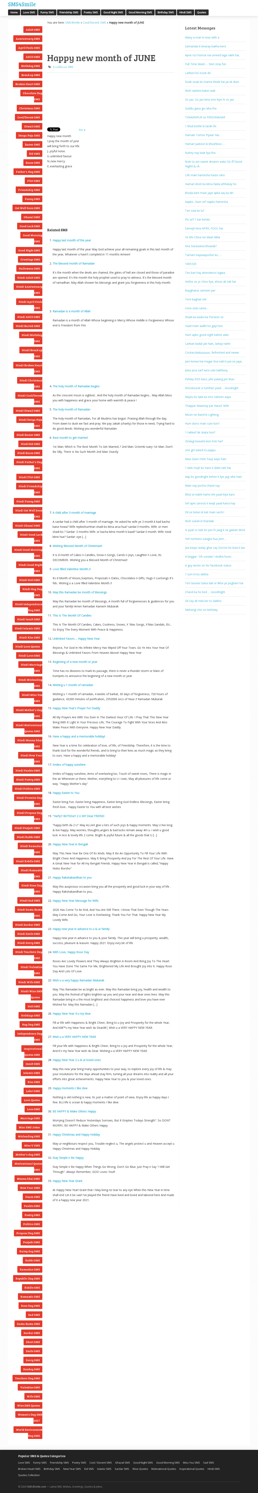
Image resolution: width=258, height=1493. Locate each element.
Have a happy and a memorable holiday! (79, 736)
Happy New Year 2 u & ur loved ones (77, 1060)
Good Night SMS (113, 12)
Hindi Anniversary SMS (29, 290)
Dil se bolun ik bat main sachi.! (204, 512)
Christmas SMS (29, 108)
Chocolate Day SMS (32, 96)
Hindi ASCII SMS (28, 317)
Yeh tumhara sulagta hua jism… (205, 539)
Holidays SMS (30, 1015)
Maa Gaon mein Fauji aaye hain (205, 459)
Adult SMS (33, 29)
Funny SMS (47, 12)
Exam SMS (33, 163)
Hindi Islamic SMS (27, 628)
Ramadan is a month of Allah (72, 311)
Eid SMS (34, 153)
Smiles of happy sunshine (69, 764)
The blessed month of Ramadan (74, 263)
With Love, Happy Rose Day (71, 952)
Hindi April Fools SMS (30, 305)
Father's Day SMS (28, 172)
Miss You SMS (191, 1462)
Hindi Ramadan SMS (31, 849)
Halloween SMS (29, 268)
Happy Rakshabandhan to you (72, 877)
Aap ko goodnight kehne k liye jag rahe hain (213, 477)
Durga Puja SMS (29, 135)
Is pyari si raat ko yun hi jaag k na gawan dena (215, 530)
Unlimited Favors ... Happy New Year (76, 638)
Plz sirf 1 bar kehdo (197, 219)
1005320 (190, 264)
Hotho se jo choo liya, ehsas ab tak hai (210, 281)
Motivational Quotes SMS (28, 1166)
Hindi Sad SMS (30, 900)
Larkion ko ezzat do (198, 73)
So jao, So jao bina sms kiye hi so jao (209, 99)
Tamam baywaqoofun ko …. (203, 255)
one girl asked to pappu (200, 450)
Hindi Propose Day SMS (29, 816)
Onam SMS (32, 1197)
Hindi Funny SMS (28, 501)
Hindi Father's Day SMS (29, 465)
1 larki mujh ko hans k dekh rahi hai (208, 468)
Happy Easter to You (66, 793)
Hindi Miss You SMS (32, 698)
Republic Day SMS (28, 1278)
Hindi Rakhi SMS (28, 837)
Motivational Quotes (163, 1469)
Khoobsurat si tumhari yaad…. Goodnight (211, 388)
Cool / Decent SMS (100, 1462)
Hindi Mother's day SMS (29, 713)
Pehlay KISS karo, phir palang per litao (209, 379)
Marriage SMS (30, 1118)
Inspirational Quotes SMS (33, 1052)
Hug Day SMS (31, 1024)
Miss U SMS (32, 1145)
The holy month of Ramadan (71, 409)
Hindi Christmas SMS (31, 383)
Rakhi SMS (32, 1260)
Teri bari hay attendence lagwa (205, 273)
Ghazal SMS (32, 217)
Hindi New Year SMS (31, 758)
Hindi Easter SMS (28, 435)
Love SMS (29, 12)
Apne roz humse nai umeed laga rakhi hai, (212, 55)
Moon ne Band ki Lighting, (202, 414)
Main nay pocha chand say (202, 485)
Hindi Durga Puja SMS (30, 423)
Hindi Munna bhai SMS (29, 743)
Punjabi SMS (31, 1242)
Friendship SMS (68, 12)
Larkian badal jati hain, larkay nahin (208, 344)
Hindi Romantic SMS (31, 873)
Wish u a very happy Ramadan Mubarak (78, 980)
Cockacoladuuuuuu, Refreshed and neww (212, 352)
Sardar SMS (32, 1333)
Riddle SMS (32, 1287)
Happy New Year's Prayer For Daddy (76, 708)
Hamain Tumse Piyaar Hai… (203, 135)
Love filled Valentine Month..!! (72, 569)
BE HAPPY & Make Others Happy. (75, 1111)
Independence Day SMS (29, 1036)
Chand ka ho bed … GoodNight (205, 592)
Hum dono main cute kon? (202, 423)
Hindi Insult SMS (28, 619)
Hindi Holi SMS (29, 580)
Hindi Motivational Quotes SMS (29, 728)
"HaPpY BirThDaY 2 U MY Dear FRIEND (78, 816)
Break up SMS (30, 75)
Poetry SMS (91, 12)
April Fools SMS (29, 48)
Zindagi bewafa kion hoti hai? (204, 441)
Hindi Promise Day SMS (29, 801)
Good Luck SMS (30, 226)
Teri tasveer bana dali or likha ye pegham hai (214, 583)
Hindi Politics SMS (27, 788)
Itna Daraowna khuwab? (201, 246)
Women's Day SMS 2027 (30, 1417)
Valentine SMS (30, 1387)
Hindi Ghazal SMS (27, 525)
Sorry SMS (33, 1360)
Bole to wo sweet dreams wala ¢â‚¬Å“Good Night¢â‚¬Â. (213, 164)
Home (14, 12)
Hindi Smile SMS (28, 934)
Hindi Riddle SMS (28, 861)
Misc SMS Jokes (29, 1127)
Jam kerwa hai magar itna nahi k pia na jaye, (213, 361)
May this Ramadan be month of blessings (80, 592)
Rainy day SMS (29, 1251)
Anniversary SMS (28, 39)
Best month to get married (70, 437)
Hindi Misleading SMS (30, 683)
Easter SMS (32, 144)
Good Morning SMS (140, 12)
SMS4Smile (22, 3)
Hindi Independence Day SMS (28, 607)
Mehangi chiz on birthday (201, 610)
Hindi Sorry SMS (28, 943)
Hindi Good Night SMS (30, 568)
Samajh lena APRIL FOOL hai (204, 228)
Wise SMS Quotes (28, 1405)
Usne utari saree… (197, 308)
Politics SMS (31, 1224)
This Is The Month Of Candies (72, 615)
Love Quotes (32, 1100)
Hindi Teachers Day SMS (28, 955)
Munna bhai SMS (28, 1179)
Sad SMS (34, 1315)
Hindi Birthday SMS (32, 338)
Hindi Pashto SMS (28, 770)
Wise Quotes (140, 1469)
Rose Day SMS (30, 1306)
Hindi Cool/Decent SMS (30, 398)
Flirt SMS (33, 181)
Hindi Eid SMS (30, 444)
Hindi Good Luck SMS (31, 537)
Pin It (82, 130)
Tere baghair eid (195, 299)
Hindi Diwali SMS (28, 410)
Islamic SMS (31, 1073)
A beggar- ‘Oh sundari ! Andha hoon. (208, 556)
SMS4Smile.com (36, 1486)
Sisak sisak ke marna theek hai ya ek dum (212, 82)
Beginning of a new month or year (75, 662)
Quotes (201, 12)
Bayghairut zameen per (200, 290)
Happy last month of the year (72, 240)
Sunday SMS (31, 1369)
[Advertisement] (67, 38)
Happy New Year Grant (67, 1181)
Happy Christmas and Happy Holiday (76, 1134)
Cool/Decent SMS (28, 117)
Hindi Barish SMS (28, 326)
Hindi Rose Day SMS (31, 888)
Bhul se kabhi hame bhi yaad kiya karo (210, 494)
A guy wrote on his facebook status (208, 565)
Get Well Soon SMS (27, 208)
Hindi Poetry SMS (28, 779)
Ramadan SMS (30, 1269)
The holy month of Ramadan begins (76, 386)
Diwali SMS (32, 126)
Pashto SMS (32, 1206)
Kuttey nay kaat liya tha (200, 153)
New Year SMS (30, 1188)
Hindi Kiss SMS (29, 637)
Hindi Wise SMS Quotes (31, 994)
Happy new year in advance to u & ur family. (81, 929)
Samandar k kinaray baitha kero (205, 46)
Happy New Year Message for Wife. (76, 901)
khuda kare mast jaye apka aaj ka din (209, 193)
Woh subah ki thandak (199, 521)
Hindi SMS (185, 12)
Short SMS (33, 1342)
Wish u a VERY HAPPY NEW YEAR (74, 1037)
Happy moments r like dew (70, 1088)
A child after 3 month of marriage (74, 512)
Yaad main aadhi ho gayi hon (204, 326)
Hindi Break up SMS (32, 353)
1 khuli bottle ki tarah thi (200, 126)
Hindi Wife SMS (29, 982)
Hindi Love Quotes (27, 646)
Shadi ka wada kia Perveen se (204, 317)
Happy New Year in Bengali (70, 844)
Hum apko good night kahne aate (207, 335)
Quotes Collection (29, 1475)
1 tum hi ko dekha (196, 574)
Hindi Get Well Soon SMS (28, 513)
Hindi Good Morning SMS (28, 553)
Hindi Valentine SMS (31, 970)
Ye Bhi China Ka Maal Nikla (202, 237)
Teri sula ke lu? (194, 210)
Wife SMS (33, 1396)
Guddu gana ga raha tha (200, 108)
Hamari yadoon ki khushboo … (205, 144)
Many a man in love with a (202, 37)
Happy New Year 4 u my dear (72, 1013)
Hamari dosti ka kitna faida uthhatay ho (210, 184)
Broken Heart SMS (27, 84)
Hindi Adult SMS (28, 277)
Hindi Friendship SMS (30, 489)
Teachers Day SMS (27, 1378)
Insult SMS (33, 1064)
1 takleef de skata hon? (200, 432)
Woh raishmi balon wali (200, 91)
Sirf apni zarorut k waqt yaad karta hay (210, 503)
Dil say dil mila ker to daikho (203, 601)
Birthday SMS (166, 12)
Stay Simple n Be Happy (68, 1158)
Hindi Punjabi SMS (27, 828)
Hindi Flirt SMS (29, 477)
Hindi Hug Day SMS (32, 592)
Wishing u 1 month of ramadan (73, 685)
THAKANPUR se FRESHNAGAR (205, 117)
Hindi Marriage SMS (31, 668)
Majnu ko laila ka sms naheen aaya (208, 397)
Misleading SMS (29, 1136)
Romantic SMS (30, 1296)
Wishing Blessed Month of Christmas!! (77, 546)
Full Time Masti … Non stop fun (205, 64)
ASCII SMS (33, 57)
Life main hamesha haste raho (205, 175)
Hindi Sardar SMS (27, 925)
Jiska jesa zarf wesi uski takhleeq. (206, 370)
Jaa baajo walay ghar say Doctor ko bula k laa (215, 548)
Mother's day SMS (28, 1154)
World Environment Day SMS (29, 1433)
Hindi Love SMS (29, 655)
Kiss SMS (34, 1082)
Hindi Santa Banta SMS (29, 912)
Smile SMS (33, 1351)
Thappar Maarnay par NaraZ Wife (207, 406)
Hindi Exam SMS (28, 453)
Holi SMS (34, 1006)
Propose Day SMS (28, 1233)
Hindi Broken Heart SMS (29, 368)
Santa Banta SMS (28, 1324)
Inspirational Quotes (191, 1469)
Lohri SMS (33, 1091)
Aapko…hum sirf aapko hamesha (206, 202)
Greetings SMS (30, 259)
